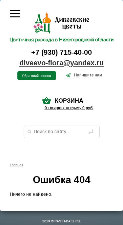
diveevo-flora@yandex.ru (61, 63)
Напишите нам (88, 75)
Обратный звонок (36, 75)
